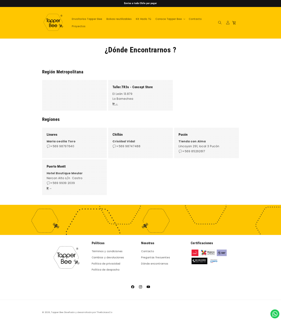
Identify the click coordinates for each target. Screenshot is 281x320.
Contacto (147, 251)
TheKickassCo (104, 312)
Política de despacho (106, 269)
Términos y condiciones (107, 251)
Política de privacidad (106, 263)
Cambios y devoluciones (108, 257)
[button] (170, 19)
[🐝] (274, 313)
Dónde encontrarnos (154, 263)
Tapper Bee (57, 312)
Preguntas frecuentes (155, 257)
